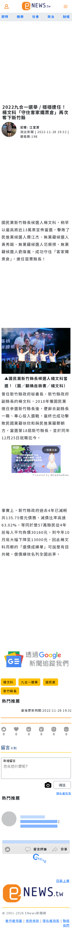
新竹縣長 (10, 691)
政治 (51, 16)
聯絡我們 (66, 923)
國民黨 (51, 682)
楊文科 (8, 682)
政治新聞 (27, 131)
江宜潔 (34, 127)
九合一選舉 (29, 682)
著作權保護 (13, 920)
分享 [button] (63, 849)
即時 (5, 16)
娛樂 (20, 16)
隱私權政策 (63, 793)
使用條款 (32, 920)
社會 (35, 16)
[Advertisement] (36, 59)
